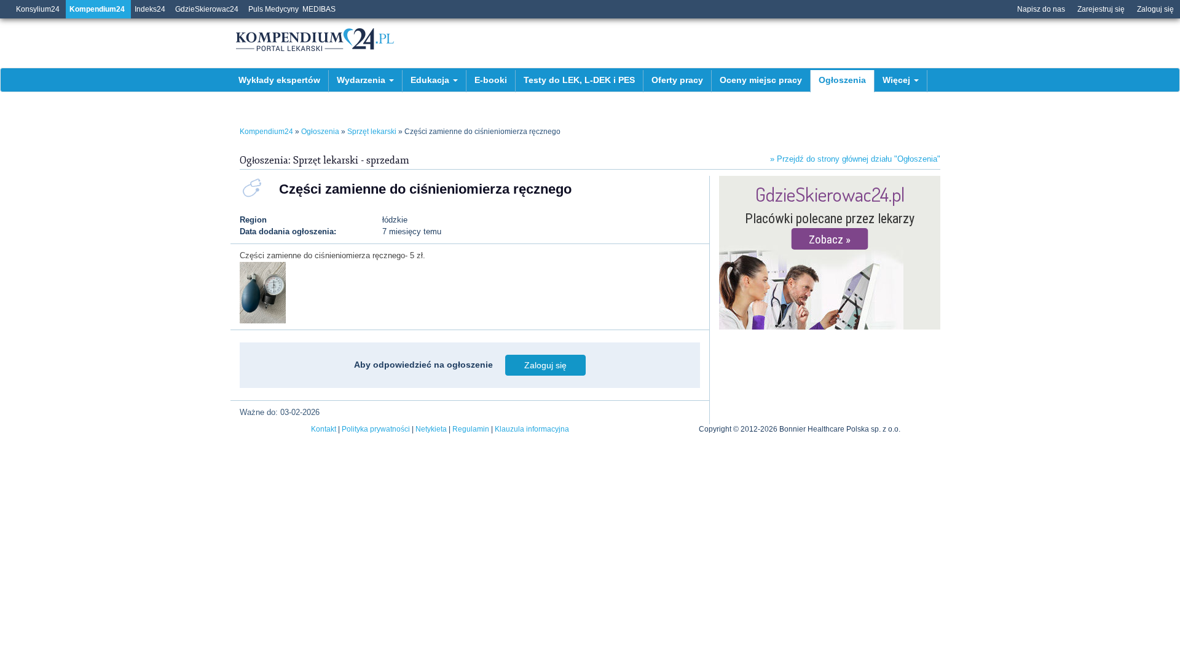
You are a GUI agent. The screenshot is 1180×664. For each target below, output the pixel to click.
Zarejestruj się (1101, 9)
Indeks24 (150, 9)
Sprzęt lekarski (371, 131)
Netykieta (431, 429)
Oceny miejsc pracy (761, 80)
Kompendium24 (97, 9)
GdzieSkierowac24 (206, 9)
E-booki (490, 80)
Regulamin (470, 429)
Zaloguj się (1155, 9)
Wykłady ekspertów (279, 80)
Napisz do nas (1041, 9)
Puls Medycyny (273, 9)
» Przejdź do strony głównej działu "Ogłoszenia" (855, 159)
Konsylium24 (38, 9)
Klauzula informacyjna (532, 429)
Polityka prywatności (376, 429)
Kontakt (323, 429)
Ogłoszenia (842, 80)
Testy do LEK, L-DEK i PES (579, 80)
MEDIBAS (319, 9)
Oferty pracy (677, 80)
